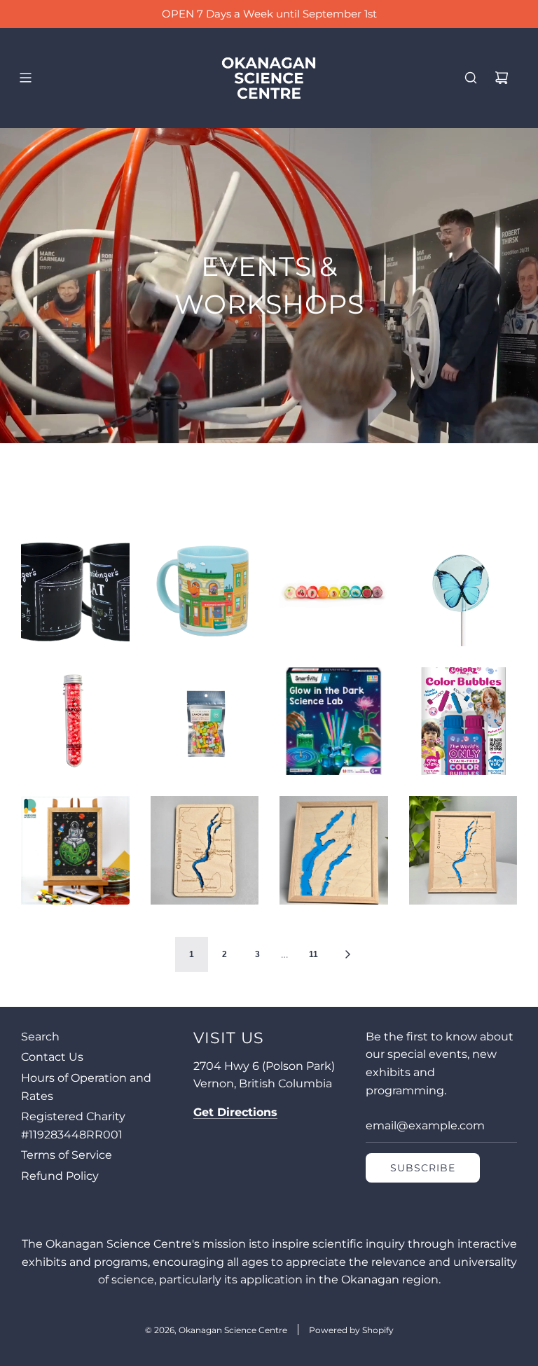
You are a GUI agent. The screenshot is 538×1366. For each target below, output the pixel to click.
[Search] (470, 77)
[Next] (347, 954)
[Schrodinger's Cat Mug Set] (75, 592)
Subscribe (422, 1168)
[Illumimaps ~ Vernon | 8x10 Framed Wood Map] (334, 850)
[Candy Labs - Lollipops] (463, 592)
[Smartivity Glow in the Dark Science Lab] (334, 721)
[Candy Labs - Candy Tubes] (75, 721)
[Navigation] (25, 77)
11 (313, 954)
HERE (367, 13)
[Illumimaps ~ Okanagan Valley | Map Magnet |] (205, 850)
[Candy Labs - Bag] (205, 721)
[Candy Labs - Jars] (334, 592)
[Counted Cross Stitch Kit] (75, 850)
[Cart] (501, 77)
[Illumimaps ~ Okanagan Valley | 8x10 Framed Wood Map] (463, 850)
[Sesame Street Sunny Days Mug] (205, 592)
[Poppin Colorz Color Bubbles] (463, 721)
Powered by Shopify (351, 1330)
